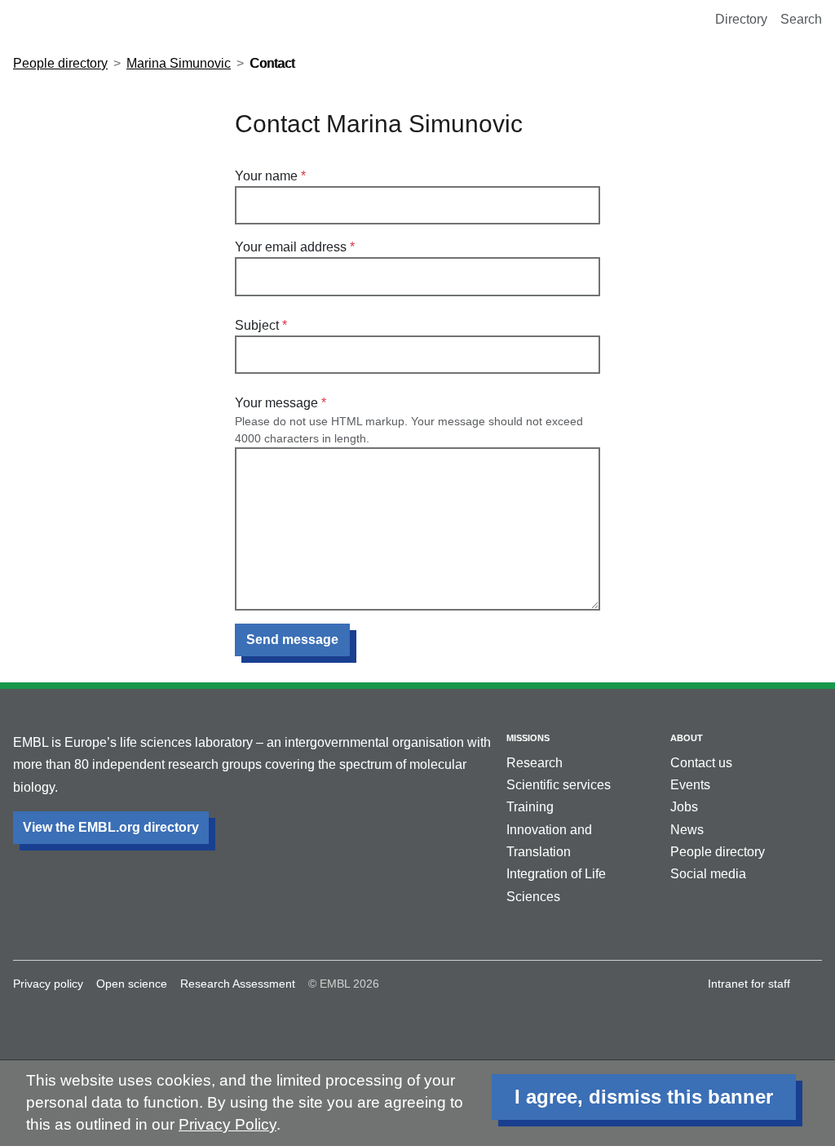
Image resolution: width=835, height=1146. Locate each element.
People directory (60, 63)
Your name (266, 176)
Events (690, 785)
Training (530, 807)
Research (534, 763)
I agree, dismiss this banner (644, 1097)
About (686, 738)
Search (801, 19)
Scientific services (558, 785)
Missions (528, 738)
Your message (276, 403)
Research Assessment (237, 983)
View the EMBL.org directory (111, 827)
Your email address (291, 247)
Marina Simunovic (178, 63)
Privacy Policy (227, 1124)
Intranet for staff (749, 983)
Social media (708, 874)
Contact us (701, 763)
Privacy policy (48, 983)
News (687, 830)
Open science (131, 983)
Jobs (684, 807)
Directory (741, 19)
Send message (292, 639)
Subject (257, 325)
